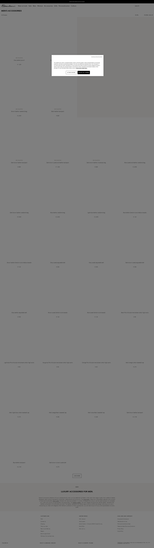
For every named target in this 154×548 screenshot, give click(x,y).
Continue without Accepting (96, 56)
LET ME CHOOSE (71, 72)
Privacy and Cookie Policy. (81, 68)
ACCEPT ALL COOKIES (83, 72)
